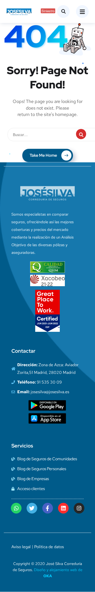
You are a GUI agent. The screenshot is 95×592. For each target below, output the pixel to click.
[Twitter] (32, 508)
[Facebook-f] (47, 508)
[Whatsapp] (16, 508)
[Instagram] (79, 508)
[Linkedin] (63, 508)
